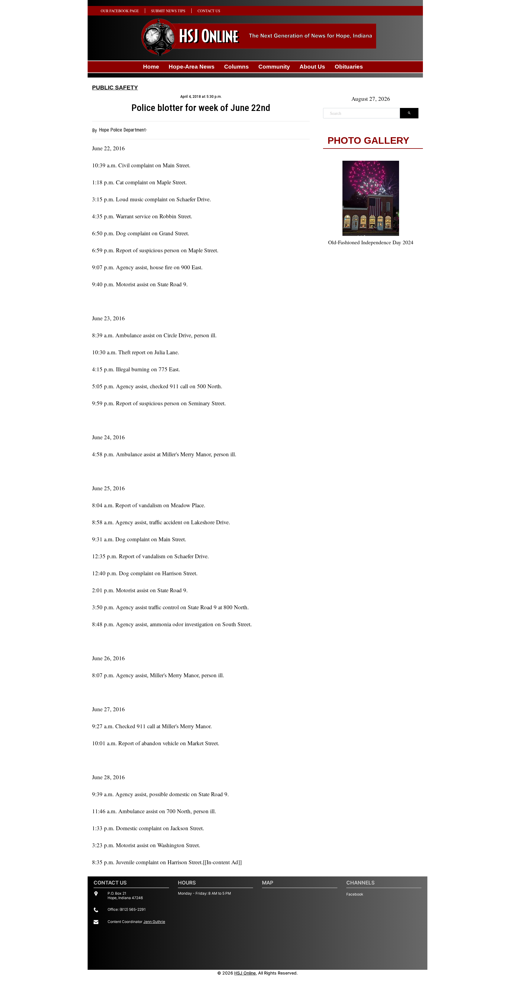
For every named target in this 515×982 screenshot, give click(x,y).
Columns (236, 67)
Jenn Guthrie (154, 921)
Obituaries (349, 67)
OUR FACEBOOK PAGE (120, 10)
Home (151, 67)
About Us (312, 67)
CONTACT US (209, 10)
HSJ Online (245, 972)
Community (274, 67)
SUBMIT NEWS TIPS (168, 10)
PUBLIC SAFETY (115, 87)
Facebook (354, 894)
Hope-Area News (192, 67)
